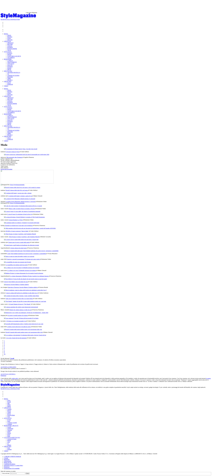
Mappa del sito (8, 462)
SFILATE (10, 40)
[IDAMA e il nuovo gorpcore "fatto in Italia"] (30, 228)
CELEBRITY (11, 57)
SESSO (9, 68)
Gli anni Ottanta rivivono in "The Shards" (20, 304)
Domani (9, 449)
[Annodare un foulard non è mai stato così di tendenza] (21, 222)
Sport (8, 421)
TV (8, 74)
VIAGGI (9, 45)
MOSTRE (10, 77)
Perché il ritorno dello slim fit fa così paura (17, 190)
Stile (8, 403)
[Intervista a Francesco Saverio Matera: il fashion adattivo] (16, 284)
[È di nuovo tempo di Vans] (20, 149)
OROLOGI (10, 42)
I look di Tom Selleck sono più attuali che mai (16, 281)
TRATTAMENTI (12, 62)
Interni (9, 406)
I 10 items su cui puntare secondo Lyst (16, 321)
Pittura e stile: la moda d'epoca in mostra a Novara (22, 208)
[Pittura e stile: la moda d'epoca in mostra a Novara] (23, 206)
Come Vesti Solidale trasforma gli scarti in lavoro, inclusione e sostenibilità (26, 253)
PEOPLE (9, 37)
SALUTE (10, 65)
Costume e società (12, 422)
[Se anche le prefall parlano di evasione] (26, 312)
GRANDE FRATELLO (13, 72)
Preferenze (3, 375)
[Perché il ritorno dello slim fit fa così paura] (22, 187)
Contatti (6, 458)
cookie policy (14, 378)
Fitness (9, 433)
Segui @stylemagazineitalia (17, 184)
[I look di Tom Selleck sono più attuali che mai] (25, 279)
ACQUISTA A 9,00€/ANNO (8, 367)
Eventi (9, 419)
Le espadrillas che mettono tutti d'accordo (17, 265)
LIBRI (9, 78)
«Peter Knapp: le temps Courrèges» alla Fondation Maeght (24, 236)
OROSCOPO (7, 81)
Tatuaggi (9, 430)
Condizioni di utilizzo (9, 464)
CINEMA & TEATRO (13, 75)
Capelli (9, 427)
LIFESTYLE (7, 41)
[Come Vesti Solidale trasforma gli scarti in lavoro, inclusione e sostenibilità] (31, 251)
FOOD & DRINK (12, 48)
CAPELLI (10, 60)
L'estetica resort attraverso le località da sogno (19, 326)
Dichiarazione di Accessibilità (11, 468)
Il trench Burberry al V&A (16, 220)
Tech (8, 416)
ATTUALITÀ (8, 51)
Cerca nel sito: (6, 473)
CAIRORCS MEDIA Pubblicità (12, 456)
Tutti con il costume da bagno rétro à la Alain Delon (19, 298)
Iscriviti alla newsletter (6, 169)
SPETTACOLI (8, 71)
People (9, 402)
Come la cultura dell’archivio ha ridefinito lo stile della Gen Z (22, 293)
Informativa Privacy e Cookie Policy (13, 465)
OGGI (9, 83)
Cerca (27, 473)
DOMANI (10, 84)
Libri (8, 442)
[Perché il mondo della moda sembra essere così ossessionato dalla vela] (23, 329)
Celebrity (9, 424)
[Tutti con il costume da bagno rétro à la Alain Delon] (21, 295)
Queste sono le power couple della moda (19, 242)
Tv (8, 443)
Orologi (9, 409)
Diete (8, 436)
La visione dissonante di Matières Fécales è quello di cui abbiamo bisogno (29, 276)
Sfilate (9, 404)
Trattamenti (10, 428)
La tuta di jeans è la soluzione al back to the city (19, 214)
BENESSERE (8, 59)
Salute (9, 431)
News (8, 400)
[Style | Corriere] (18, 18)
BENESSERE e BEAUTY (11, 425)
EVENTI (9, 53)
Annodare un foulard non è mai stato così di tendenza (19, 225)
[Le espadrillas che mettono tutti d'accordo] (17, 262)
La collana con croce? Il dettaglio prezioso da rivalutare (21, 270)
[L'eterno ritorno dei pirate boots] (21, 245)
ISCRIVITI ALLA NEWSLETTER (10, 19)
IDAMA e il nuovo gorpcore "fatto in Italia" (17, 231)
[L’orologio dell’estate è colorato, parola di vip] (17, 193)
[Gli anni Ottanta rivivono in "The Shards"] (25, 301)
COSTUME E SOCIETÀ (14, 56)
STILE (9, 38)
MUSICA (10, 80)
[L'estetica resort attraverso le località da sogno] (23, 324)
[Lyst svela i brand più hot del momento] (25, 335)
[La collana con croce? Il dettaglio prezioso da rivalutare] (21, 267)
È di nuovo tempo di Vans (13, 151)
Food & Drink (11, 415)
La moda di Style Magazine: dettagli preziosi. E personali (21, 201)
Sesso (8, 434)
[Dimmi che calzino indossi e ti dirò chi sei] (21, 307)
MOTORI (10, 44)
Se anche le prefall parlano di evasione (18, 315)
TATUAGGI (10, 63)
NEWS (9, 35)
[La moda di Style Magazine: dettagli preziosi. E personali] (19, 198)
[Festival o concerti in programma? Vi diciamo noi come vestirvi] (19, 256)
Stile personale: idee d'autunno (14, 157)
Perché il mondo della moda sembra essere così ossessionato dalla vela (24, 332)
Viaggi (9, 412)
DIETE (9, 69)
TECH (9, 50)
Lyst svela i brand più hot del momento (16, 338)
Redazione (7, 459)
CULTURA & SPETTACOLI (12, 437)
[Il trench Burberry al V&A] (24, 217)
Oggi (8, 448)
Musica (9, 445)
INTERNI (10, 47)
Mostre (9, 440)
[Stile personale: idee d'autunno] (26, 154)
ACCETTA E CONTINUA (8, 374)
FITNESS (10, 66)
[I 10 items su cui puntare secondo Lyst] (21, 318)
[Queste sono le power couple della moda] (21, 239)
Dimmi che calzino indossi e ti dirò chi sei (20, 310)
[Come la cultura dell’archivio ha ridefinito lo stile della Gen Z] (25, 290)
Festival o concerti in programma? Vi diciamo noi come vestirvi (23, 259)
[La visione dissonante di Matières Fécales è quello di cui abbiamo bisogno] (23, 273)
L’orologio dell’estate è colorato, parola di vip (20, 196)
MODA (6, 34)
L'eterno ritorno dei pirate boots (18, 248)
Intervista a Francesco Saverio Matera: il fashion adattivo (23, 287)
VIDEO (6, 86)
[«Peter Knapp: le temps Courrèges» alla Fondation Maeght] (20, 234)
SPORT (9, 54)
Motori (9, 410)
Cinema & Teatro (11, 439)
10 (4, 354)
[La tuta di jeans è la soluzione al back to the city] (22, 211)
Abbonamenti (7, 461)
